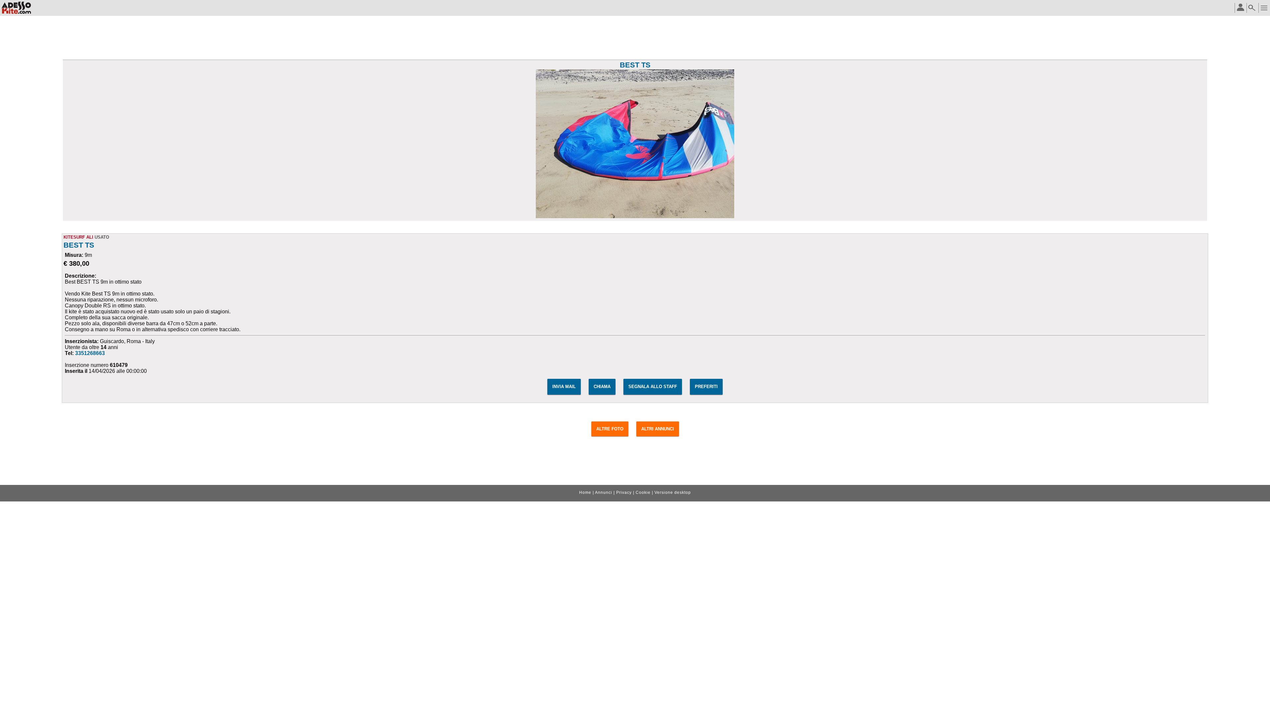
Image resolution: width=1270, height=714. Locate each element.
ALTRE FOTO (609, 428)
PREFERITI (706, 386)
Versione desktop (673, 492)
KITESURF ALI (78, 237)
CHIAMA (602, 386)
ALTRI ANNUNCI (657, 428)
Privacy (624, 492)
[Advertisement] (635, 38)
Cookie (643, 492)
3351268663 (90, 353)
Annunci (603, 492)
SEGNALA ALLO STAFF (652, 386)
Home (585, 492)
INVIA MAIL (564, 386)
